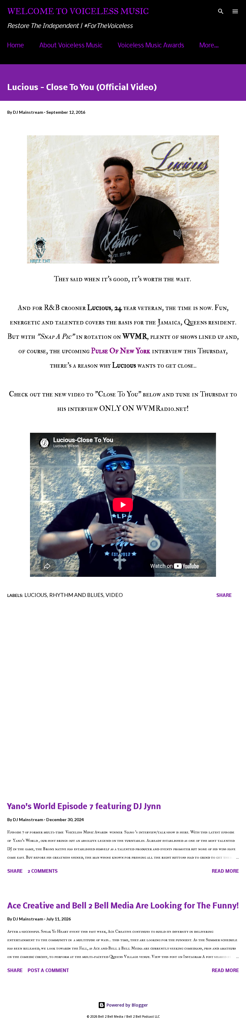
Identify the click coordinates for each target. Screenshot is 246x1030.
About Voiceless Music (70, 45)
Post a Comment (48, 970)
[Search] (220, 10)
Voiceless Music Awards (151, 45)
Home (15, 45)
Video (114, 595)
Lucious (35, 595)
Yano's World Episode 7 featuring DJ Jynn (84, 807)
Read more (225, 871)
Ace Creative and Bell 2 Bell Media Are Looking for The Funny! (123, 906)
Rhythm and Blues (76, 595)
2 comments (43, 871)
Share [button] (224, 595)
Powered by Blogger (126, 1005)
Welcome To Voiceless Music (78, 11)
